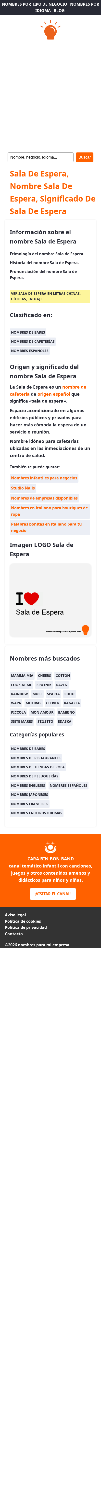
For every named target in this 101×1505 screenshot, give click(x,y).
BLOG (59, 10)
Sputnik (44, 684)
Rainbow (19, 693)
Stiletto (45, 721)
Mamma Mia (22, 675)
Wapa (16, 703)
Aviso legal (15, 915)
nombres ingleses (28, 785)
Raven (61, 684)
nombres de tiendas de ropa (38, 767)
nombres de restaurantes (36, 758)
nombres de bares (28, 332)
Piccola (18, 712)
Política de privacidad (26, 927)
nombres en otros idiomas (36, 813)
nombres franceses (29, 803)
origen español (54, 394)
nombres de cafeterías (33, 341)
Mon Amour (42, 712)
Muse (37, 693)
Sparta (53, 693)
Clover (52, 703)
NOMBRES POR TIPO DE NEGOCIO (34, 4)
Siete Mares (22, 721)
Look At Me (21, 684)
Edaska (64, 721)
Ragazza (72, 703)
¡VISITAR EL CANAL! (53, 893)
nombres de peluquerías (34, 776)
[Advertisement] (50, 94)
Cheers (44, 675)
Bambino (66, 712)
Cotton (63, 675)
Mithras (33, 703)
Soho (69, 693)
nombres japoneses (29, 794)
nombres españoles (30, 350)
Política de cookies (23, 921)
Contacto (14, 933)
